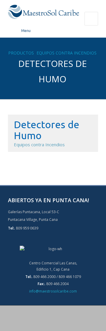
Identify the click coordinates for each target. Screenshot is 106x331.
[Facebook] (46, 318)
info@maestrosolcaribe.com (53, 291)
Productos (21, 53)
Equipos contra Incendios (67, 53)
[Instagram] (60, 318)
